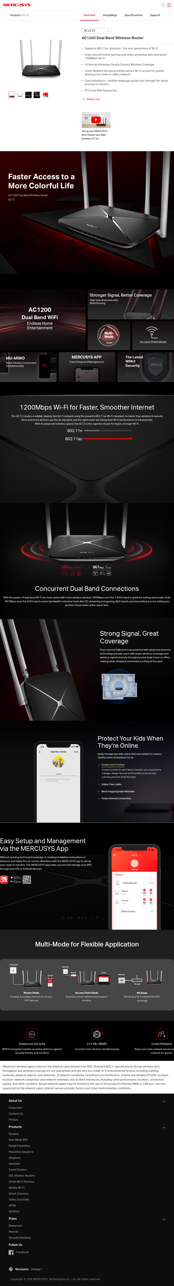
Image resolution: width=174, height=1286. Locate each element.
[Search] (163, 5)
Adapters (14, 1157)
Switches (14, 1163)
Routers (15, 15)
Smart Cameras (18, 1193)
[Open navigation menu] (169, 5)
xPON (12, 1205)
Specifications (133, 15)
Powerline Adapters (21, 1151)
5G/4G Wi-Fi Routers (21, 1181)
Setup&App (110, 15)
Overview (89, 15)
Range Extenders (19, 1145)
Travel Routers (18, 1169)
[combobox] (97, 31)
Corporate (15, 1107)
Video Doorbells (19, 1199)
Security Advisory (20, 1237)
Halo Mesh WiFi (18, 1139)
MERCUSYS (17, 5)
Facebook (22, 1252)
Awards (13, 1231)
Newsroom (15, 1225)
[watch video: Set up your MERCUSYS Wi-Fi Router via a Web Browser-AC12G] (96, 120)
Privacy (13, 1119)
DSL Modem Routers (22, 1175)
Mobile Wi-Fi (16, 1187)
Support (155, 15)
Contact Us (16, 1113)
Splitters (14, 1211)
